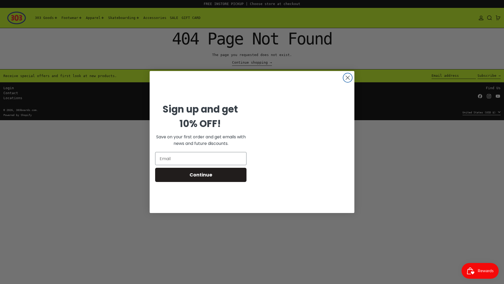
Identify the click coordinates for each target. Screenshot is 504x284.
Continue (201, 174)
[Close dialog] (347, 77)
